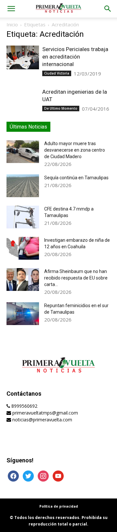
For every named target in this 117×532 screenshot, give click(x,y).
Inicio (12, 24)
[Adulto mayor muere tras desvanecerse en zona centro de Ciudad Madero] (22, 151)
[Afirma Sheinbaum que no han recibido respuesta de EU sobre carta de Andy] (22, 279)
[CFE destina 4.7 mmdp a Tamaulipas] (22, 217)
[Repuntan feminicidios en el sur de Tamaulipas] (22, 313)
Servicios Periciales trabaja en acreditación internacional (75, 56)
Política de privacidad (58, 506)
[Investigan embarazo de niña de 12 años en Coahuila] (22, 248)
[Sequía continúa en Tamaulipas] (22, 185)
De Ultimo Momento (60, 108)
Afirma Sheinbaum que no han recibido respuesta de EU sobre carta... (76, 278)
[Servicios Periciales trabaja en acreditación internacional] (22, 57)
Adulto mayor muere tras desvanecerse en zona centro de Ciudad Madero (74, 150)
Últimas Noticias (28, 127)
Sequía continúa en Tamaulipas (76, 177)
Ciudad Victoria (56, 73)
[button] (11, 9)
